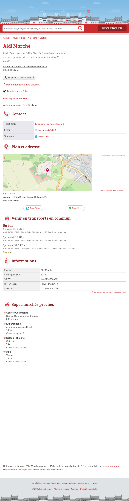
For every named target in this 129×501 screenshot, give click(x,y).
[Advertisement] (99, 64)
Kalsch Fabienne (15, 338)
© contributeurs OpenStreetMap (113, 155)
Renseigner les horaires (15, 98)
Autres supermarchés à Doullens (20, 105)
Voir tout (7, 252)
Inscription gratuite (88, 489)
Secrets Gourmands (17, 312)
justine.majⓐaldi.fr (47, 130)
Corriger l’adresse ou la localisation (112, 190)
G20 (8, 352)
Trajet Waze (35, 208)
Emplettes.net (64, 10)
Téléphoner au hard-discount (49, 124)
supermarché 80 (30, 469)
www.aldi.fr (43, 136)
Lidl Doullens (13, 323)
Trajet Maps (77, 208)
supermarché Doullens (51, 469)
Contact (74, 489)
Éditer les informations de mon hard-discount (109, 292)
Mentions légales (61, 489)
